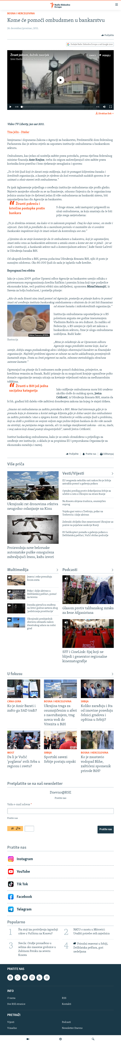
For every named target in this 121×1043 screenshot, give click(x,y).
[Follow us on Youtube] (25, 978)
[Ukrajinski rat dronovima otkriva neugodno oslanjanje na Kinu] (33, 485)
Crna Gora (14, 701)
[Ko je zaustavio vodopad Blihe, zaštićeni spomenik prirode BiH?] (97, 740)
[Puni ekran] (110, 107)
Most (10, 753)
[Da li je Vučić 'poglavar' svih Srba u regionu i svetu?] (23, 740)
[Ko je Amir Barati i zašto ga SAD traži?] (23, 689)
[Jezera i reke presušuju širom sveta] (16, 580)
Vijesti (10, 1022)
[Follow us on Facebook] (10, 978)
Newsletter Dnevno (72, 1028)
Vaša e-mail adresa (19, 804)
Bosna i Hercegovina (21, 13)
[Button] (107, 35)
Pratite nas (105, 829)
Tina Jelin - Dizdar (18, 132)
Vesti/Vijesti (73, 474)
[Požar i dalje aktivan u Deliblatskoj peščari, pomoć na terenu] (16, 594)
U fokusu (14, 674)
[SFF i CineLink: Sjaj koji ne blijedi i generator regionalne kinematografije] (88, 633)
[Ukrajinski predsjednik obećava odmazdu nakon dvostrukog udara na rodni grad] (16, 622)
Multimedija (18, 570)
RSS (64, 998)
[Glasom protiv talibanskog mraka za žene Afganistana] (88, 589)
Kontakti (66, 1004)
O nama (11, 998)
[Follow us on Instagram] (32, 978)
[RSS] (39, 978)
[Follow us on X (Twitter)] (17, 978)
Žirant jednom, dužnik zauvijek (29, 55)
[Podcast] (60, 1039)
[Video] (28, 1039)
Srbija (85, 701)
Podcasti (69, 570)
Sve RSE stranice (16, 1004)
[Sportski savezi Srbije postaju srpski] (60, 740)
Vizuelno (12, 1028)
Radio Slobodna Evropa (28, 59)
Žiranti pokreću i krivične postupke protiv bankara (27, 208)
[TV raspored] (47, 978)
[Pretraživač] (93, 1039)
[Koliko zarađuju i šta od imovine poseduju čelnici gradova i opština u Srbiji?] (97, 689)
